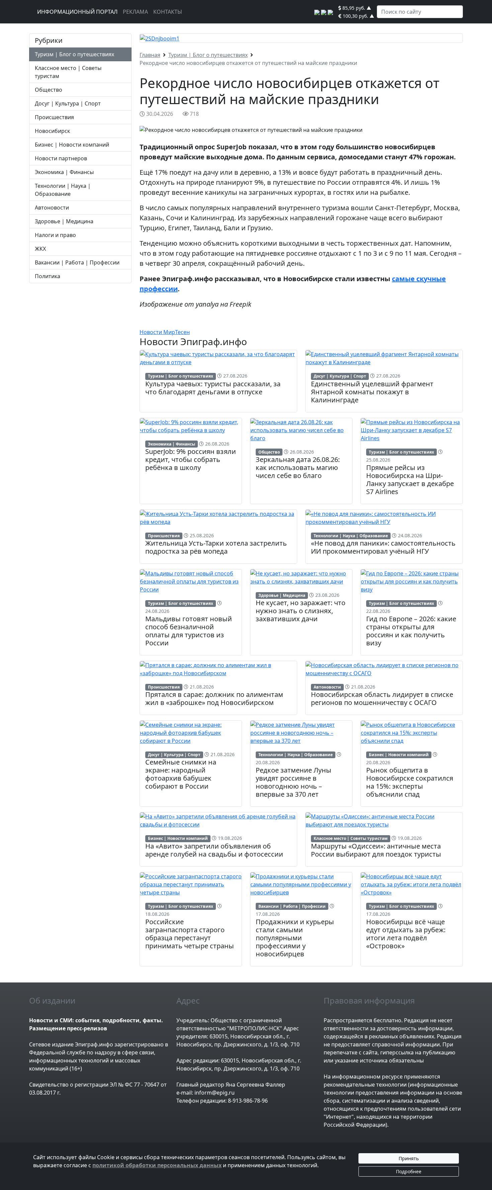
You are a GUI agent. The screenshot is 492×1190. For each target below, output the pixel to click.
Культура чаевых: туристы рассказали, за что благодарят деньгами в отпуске (212, 387)
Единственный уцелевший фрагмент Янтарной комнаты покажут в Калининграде (372, 391)
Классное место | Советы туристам (351, 838)
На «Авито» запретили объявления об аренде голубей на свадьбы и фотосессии (214, 850)
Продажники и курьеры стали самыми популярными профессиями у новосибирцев (295, 937)
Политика (47, 276)
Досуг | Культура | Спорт (68, 103)
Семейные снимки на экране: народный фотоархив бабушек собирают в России (180, 774)
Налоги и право (55, 235)
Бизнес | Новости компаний (72, 144)
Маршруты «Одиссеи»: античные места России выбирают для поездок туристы (376, 850)
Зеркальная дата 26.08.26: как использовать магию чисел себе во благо (298, 467)
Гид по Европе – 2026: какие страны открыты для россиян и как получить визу (411, 630)
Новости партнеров (61, 158)
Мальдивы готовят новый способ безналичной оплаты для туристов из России (188, 630)
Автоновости (52, 207)
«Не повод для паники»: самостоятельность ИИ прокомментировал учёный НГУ (383, 547)
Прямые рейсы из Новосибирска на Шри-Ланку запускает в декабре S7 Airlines (410, 479)
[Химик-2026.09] (159, 38)
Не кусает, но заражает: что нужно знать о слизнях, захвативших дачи (300, 610)
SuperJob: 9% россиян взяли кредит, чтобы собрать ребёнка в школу (190, 459)
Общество (48, 89)
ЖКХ (40, 248)
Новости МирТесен (165, 332)
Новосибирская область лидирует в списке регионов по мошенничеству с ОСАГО (382, 698)
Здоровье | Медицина (64, 221)
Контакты (167, 11)
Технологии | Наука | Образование (351, 536)
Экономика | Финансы (64, 172)
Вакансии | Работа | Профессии (77, 262)
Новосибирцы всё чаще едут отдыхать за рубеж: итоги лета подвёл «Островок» (405, 933)
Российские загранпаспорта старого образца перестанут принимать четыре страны (189, 933)
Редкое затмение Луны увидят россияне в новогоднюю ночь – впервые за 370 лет (293, 782)
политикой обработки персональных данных (157, 1165)
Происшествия (54, 117)
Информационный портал (77, 11)
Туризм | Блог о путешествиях (74, 54)
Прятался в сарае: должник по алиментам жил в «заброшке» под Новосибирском (214, 698)
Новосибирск (52, 131)
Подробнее (408, 1171)
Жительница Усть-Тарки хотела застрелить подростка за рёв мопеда (216, 547)
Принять (409, 1158)
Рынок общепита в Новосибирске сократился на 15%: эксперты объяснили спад (409, 782)
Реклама (135, 11)
